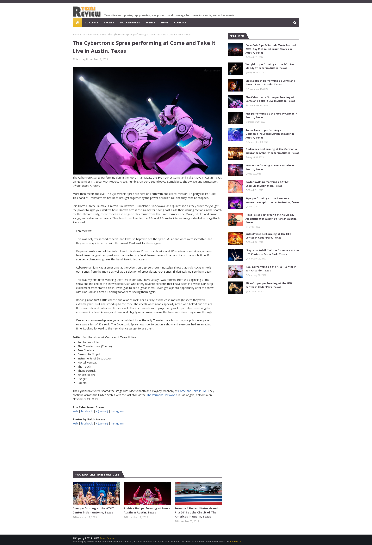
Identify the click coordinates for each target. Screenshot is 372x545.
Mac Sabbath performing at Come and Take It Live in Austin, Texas (270, 82)
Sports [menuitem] (109, 22)
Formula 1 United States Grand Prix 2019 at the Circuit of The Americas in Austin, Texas (196, 512)
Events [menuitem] (150, 22)
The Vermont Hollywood (161, 395)
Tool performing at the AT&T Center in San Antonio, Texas (270, 268)
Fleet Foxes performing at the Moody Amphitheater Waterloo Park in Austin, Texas (271, 218)
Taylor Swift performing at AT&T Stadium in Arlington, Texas (267, 183)
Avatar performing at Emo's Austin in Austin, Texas (269, 167)
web (75, 411)
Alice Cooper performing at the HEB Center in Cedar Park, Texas (268, 285)
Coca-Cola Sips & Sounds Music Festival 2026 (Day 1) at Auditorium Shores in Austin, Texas (270, 48)
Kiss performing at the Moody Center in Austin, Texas (271, 115)
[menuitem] (77, 22)
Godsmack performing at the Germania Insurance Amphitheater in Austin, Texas (272, 151)
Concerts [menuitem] (91, 22)
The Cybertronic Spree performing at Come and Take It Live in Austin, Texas (270, 99)
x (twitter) (102, 411)
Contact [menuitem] (180, 22)
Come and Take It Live (192, 391)
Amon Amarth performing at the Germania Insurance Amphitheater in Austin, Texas (269, 133)
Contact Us (235, 541)
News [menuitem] (164, 22)
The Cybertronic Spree (93, 34)
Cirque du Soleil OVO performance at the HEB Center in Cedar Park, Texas (272, 252)
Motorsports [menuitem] (130, 22)
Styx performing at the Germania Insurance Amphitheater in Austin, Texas (272, 200)
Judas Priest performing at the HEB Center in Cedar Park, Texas (268, 236)
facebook (87, 411)
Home (76, 34)
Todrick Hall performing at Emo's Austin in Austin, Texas (147, 510)
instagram (117, 411)
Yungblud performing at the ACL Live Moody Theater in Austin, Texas (269, 66)
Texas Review (107, 538)
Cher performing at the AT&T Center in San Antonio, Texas (93, 510)
